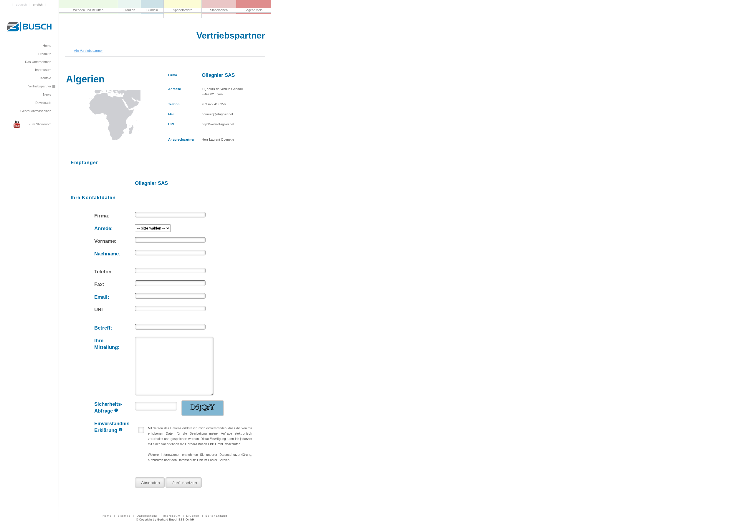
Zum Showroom (40, 124)
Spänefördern (182, 10)
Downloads (43, 102)
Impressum (171, 515)
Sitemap (124, 515)
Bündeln (152, 10)
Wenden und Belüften (88, 10)
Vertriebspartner (39, 86)
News (47, 94)
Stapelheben (219, 10)
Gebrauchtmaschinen (35, 111)
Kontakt (45, 78)
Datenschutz (147, 515)
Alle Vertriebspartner (88, 50)
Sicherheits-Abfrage (109, 407)
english (38, 4)
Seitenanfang (216, 515)
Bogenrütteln (253, 10)
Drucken (192, 515)
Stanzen (129, 10)
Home (107, 515)
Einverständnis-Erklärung (112, 426)
